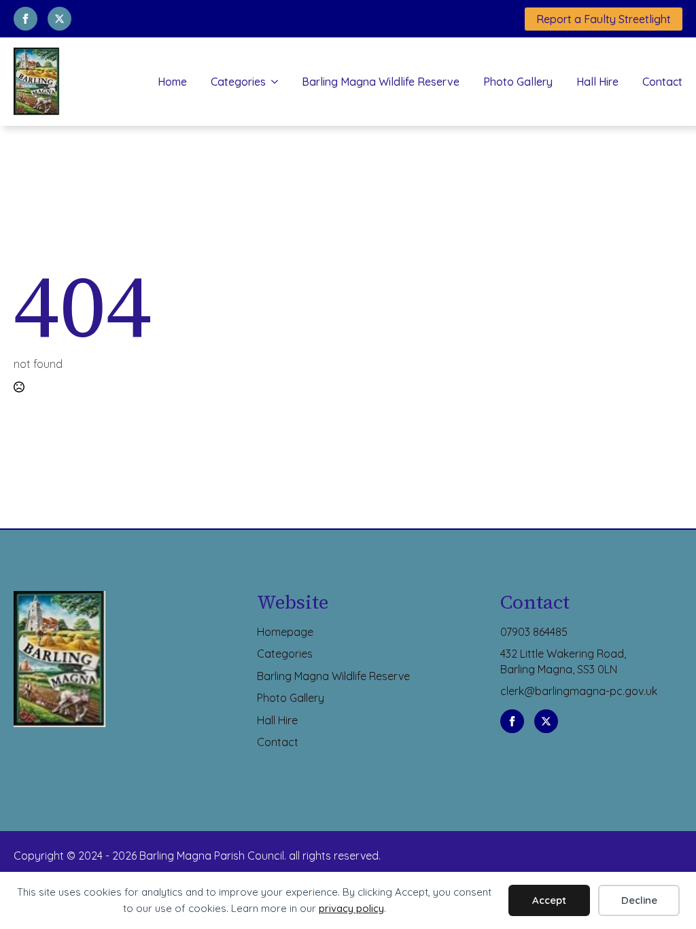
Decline (639, 900)
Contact (662, 81)
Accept (549, 900)
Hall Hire (597, 81)
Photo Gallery (518, 81)
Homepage (285, 632)
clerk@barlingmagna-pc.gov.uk (578, 691)
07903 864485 (534, 632)
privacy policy (351, 908)
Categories (238, 81)
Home (172, 81)
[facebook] (25, 19)
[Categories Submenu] (272, 81)
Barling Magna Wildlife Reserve (380, 81)
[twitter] (59, 19)
